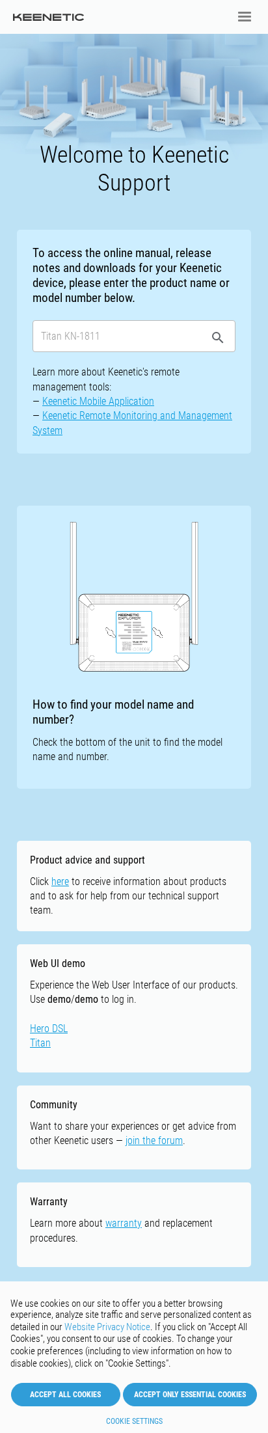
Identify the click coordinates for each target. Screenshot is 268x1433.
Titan (40, 1043)
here (60, 881)
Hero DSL (49, 1028)
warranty (123, 1223)
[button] (244, 17)
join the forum (154, 1140)
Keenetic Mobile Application (98, 401)
